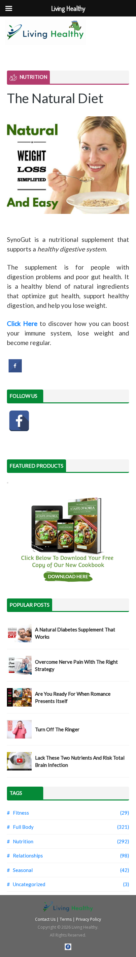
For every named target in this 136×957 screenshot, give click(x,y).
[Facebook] (19, 420)
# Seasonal (20, 870)
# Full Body (20, 827)
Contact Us (45, 919)
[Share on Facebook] (15, 370)
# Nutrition (20, 841)
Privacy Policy (88, 919)
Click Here (22, 323)
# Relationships (25, 855)
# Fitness (18, 813)
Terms (66, 919)
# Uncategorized (26, 884)
